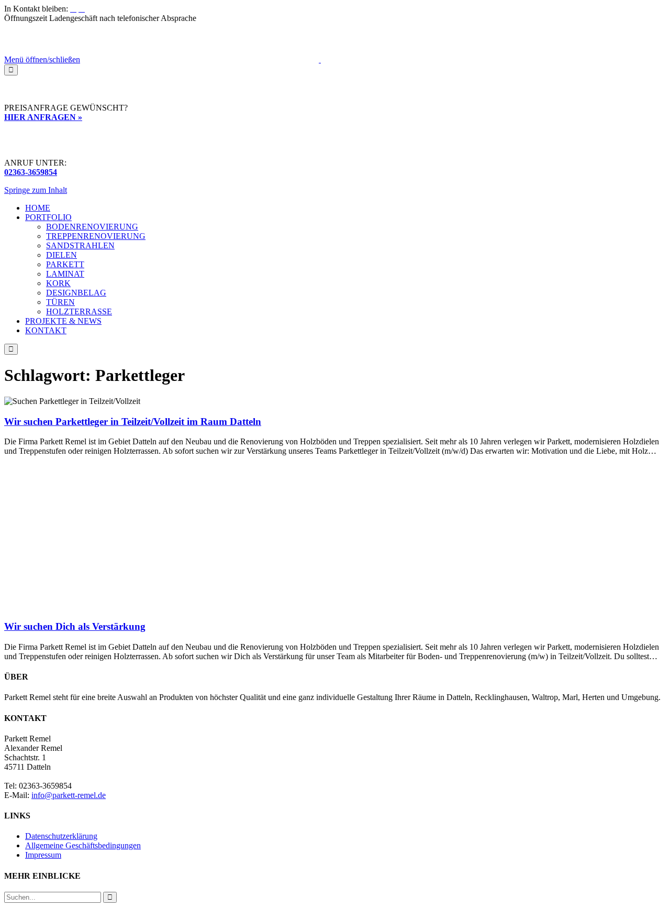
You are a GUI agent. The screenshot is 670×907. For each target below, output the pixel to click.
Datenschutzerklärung (61, 836)
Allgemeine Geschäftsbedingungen (83, 845)
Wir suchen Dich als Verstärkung (75, 626)
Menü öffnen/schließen (42, 59)
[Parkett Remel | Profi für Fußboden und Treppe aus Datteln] (319, 59)
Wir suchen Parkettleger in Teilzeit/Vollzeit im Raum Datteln (132, 421)
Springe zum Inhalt (35, 189)
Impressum (43, 854)
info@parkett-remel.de (68, 795)
